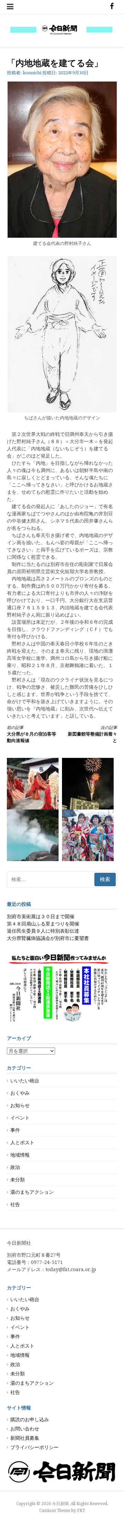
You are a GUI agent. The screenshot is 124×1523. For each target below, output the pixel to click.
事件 (15, 1130)
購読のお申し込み (29, 1419)
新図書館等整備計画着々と (92, 734)
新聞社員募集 (24, 1438)
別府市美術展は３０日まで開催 (40, 916)
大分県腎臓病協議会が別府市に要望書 (48, 938)
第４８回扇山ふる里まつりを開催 (43, 923)
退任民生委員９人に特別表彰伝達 (43, 931)
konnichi (32, 72)
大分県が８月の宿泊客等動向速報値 (31, 734)
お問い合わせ (24, 1428)
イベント (20, 1117)
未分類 (17, 1179)
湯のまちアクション (32, 1192)
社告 (15, 1204)
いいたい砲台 (24, 1080)
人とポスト (22, 1142)
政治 (15, 1167)
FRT (81, 1510)
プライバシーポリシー (34, 1447)
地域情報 (20, 1155)
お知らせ (20, 1105)
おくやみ (20, 1093)
